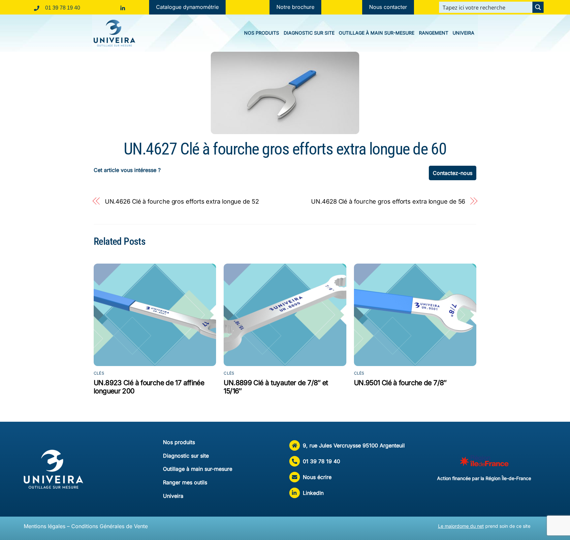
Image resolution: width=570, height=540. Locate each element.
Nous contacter (388, 7)
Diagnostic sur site (186, 455)
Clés (99, 373)
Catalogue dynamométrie (187, 7)
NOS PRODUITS (261, 33)
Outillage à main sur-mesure (197, 469)
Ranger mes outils (185, 482)
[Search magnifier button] (538, 7)
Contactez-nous (452, 173)
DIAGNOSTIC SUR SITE (309, 33)
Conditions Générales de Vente (109, 526)
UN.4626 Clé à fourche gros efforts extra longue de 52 (182, 201)
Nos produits (179, 442)
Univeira (173, 496)
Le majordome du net (461, 526)
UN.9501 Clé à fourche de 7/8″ (400, 383)
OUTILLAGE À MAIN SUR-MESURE (376, 33)
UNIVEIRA (463, 33)
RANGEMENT (433, 33)
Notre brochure (295, 7)
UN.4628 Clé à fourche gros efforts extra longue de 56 (388, 201)
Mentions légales (44, 526)
